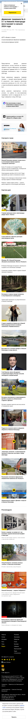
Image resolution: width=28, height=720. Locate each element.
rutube (11, 659)
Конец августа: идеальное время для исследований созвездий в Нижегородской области (14, 619)
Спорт (15, 641)
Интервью (4, 639)
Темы (3, 644)
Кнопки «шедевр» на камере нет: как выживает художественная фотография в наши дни (13, 532)
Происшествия (17, 648)
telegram (7, 659)
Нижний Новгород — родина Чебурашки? (13, 589)
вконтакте (2, 659)
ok (9, 659)
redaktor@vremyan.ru (9, 699)
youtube (4, 659)
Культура (16, 644)
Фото (3, 641)
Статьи (3, 637)
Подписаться (12, 12)
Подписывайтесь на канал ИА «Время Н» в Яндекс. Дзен (14, 117)
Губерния (16, 646)
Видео (3, 646)
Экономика (17, 637)
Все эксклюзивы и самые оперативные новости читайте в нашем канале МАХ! (15, 104)
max (14, 659)
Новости (4, 634)
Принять (14, 717)
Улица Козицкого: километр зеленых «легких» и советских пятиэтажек (12, 562)
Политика (16, 634)
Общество (16, 639)
